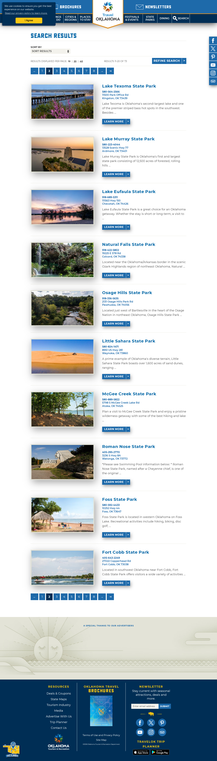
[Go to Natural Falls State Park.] (62, 260)
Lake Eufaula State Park (129, 191)
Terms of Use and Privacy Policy (101, 735)
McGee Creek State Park (129, 393)
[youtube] (213, 65)
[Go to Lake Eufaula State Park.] (62, 207)
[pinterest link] (162, 723)
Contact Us (59, 728)
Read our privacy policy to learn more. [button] (26, 13)
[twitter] (213, 49)
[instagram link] (151, 732)
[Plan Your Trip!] (11, 750)
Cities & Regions (71, 18)
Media (58, 710)
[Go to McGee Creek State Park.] (62, 409)
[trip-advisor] (213, 81)
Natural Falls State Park (128, 244)
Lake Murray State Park (128, 139)
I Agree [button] (29, 20)
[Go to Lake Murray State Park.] (62, 154)
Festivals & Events (132, 18)
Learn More (114, 121)
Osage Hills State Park (127, 292)
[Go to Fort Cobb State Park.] (62, 568)
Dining (164, 18)
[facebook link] (140, 723)
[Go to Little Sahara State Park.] (62, 356)
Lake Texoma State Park (129, 86)
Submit (164, 706)
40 (81, 61)
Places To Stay (85, 18)
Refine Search (167, 61)
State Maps (59, 699)
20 (75, 61)
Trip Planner (58, 722)
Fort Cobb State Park (125, 552)
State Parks (150, 18)
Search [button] (183, 18)
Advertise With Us (58, 716)
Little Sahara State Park (128, 341)
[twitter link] (151, 723)
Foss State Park (119, 499)
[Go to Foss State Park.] (62, 515)
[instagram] (213, 73)
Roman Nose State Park (128, 446)
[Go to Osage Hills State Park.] (62, 308)
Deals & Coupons (59, 693)
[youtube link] (140, 732)
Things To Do (56, 18)
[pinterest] (213, 57)
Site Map (101, 739)
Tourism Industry (59, 705)
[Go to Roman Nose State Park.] (62, 462)
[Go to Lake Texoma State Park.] (62, 102)
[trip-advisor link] (162, 732)
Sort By (36, 47)
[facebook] (213, 41)
